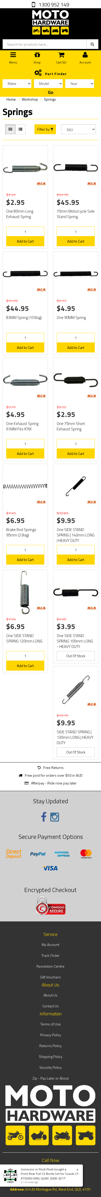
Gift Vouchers (50, 977)
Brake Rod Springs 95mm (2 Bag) (21, 532)
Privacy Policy (50, 1035)
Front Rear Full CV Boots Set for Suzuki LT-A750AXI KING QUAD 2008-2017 (50, 1175)
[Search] (92, 44)
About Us (50, 995)
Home (11, 99)
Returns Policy (50, 1045)
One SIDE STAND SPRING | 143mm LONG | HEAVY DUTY (76, 535)
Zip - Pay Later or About (50, 1078)
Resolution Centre (50, 966)
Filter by (44, 129)
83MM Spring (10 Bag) (24, 317)
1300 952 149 (53, 5)
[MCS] (41, 184)
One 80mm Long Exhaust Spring (19, 214)
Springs (50, 99)
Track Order (50, 955)
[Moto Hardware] (50, 21)
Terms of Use (50, 1024)
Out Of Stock (75, 655)
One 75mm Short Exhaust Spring (71, 426)
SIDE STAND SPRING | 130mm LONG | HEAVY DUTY (75, 737)
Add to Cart (25, 241)
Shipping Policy (50, 1056)
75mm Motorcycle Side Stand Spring (76, 214)
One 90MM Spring (71, 317)
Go (50, 92)
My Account (50, 944)
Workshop (30, 99)
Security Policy (50, 1067)
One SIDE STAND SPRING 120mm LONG (24, 638)
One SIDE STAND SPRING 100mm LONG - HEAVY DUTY (75, 641)
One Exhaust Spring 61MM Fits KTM (22, 426)
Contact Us (50, 1006)
